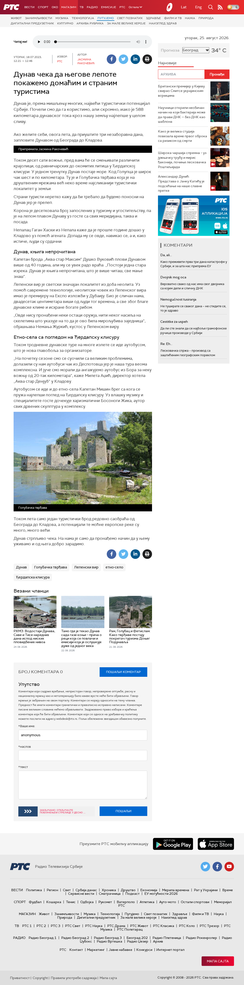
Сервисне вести (81, 893)
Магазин (68, 7)
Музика (62, 18)
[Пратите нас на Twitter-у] (205, 866)
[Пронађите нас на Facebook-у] (217, 866)
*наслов (24, 747)
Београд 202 (137, 938)
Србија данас (86, 890)
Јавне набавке (120, 950)
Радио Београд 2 (75, 938)
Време (227, 890)
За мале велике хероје (126, 23)
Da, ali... (166, 255)
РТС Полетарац (129, 929)
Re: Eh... (166, 344)
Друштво (128, 890)
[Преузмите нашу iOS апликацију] (216, 844)
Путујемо (105, 18)
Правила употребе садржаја (74, 978)
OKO (55, 7)
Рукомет (105, 902)
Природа (206, 18)
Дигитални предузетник (32, 23)
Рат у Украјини (206, 890)
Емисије (108, 7)
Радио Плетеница (166, 938)
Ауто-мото (167, 902)
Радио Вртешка (109, 941)
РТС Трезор (209, 926)
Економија (148, 890)
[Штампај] (147, 59)
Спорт (43, 7)
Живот (16, 18)
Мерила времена (175, 890)
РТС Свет (72, 926)
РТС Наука (93, 926)
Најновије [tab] (167, 62)
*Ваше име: (26, 726)
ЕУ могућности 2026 (161, 893)
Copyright (40, 978)
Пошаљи (124, 811)
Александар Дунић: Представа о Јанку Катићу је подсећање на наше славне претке (181, 183)
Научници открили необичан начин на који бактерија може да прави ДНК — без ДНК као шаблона (181, 115)
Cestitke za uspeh (174, 321)
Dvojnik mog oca (173, 277)
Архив (158, 941)
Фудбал (35, 902)
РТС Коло (187, 926)
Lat (184, 7)
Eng (198, 7)
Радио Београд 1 (42, 938)
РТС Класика (163, 926)
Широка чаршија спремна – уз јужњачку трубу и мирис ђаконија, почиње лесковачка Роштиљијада (182, 160)
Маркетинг (96, 950)
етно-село (114, 567)
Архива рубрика (90, 23)
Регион (52, 890)
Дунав (21, 567)
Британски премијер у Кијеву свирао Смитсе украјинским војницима (181, 91)
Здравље (153, 18)
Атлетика (147, 902)
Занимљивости (38, 18)
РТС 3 (55, 926)
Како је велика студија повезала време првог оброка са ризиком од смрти (182, 136)
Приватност (20, 978)
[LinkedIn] (135, 59)
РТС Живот (139, 926)
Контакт (76, 950)
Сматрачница (110, 893)
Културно (65, 23)
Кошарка (53, 902)
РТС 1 (27, 926)
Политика (34, 890)
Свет (67, 890)
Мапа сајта (218, 961)
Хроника (109, 890)
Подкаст (132, 893)
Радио (92, 7)
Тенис (71, 902)
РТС (122, 7)
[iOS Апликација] (193, 216)
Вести (29, 7)
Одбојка (87, 902)
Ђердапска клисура (33, 577)
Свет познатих (129, 18)
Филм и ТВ (173, 18)
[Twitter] (123, 59)
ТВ (81, 7)
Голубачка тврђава (50, 567)
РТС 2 (41, 926)
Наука (190, 18)
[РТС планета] (169, 7)
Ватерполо (126, 902)
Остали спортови (195, 902)
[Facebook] (111, 59)
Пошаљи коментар (123, 672)
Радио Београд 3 (108, 938)
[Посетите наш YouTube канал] (229, 866)
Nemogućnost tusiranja (178, 299)
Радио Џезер (137, 941)
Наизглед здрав (163, 23)
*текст (23, 767)
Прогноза (170, 50)
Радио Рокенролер (201, 938)
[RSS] (220, 7)
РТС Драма (116, 926)
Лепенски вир (86, 567)
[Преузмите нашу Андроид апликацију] (173, 844)
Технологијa (83, 18)
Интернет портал (170, 950)
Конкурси (144, 950)
